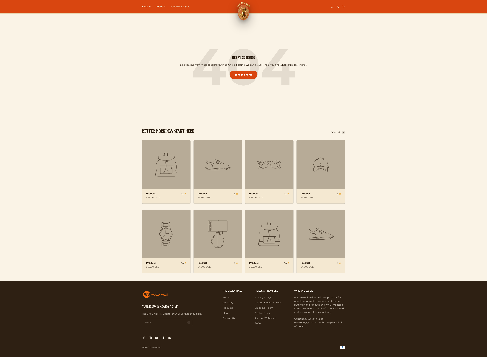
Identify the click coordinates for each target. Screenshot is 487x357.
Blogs (225, 313)
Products (227, 307)
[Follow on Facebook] (143, 338)
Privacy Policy (263, 297)
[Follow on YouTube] (156, 338)
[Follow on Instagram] (150, 338)
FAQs (258, 323)
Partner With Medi (265, 318)
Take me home (243, 74)
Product (151, 193)
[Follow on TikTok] (163, 338)
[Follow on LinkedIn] (169, 338)
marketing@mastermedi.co (310, 322)
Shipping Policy (264, 307)
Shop (145, 6)
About (159, 6)
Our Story (227, 302)
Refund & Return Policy (268, 302)
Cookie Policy (262, 313)
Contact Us (228, 318)
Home (226, 297)
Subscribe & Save (180, 6)
